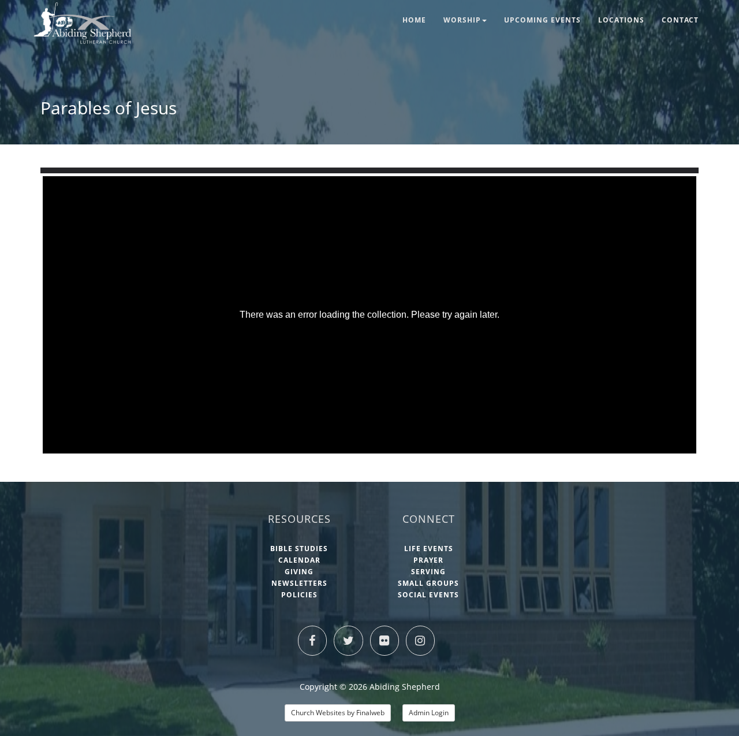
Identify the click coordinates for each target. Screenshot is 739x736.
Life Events (428, 548)
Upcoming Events (542, 20)
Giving (299, 572)
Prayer (428, 560)
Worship (462, 20)
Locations (621, 20)
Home (414, 20)
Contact (680, 20)
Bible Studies (299, 548)
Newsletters (299, 583)
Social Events (428, 595)
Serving (428, 572)
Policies (299, 595)
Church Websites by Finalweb (338, 713)
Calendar (299, 560)
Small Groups (428, 583)
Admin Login (429, 713)
